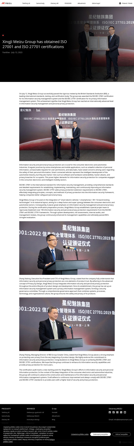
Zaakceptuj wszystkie (100, 434)
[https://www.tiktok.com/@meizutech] (114, 412)
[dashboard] (7, 3)
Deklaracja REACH (33, 416)
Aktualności (56, 416)
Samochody (6, 416)
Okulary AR (5, 420)
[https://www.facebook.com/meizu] (110, 412)
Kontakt (54, 412)
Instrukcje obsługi (33, 420)
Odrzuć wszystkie (121, 434)
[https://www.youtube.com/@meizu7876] (125, 412)
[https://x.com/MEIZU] (121, 412)
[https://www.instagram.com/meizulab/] (117, 412)
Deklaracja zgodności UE (35, 412)
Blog (53, 420)
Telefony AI (5, 412)
